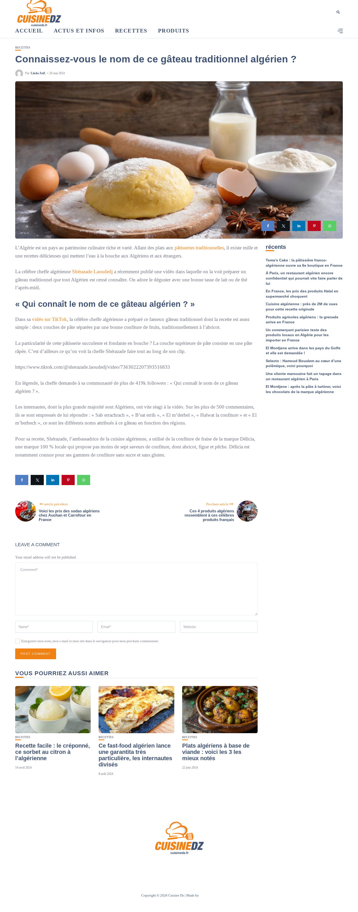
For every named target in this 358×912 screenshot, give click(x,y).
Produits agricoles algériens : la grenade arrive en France (302, 319)
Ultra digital (208, 895)
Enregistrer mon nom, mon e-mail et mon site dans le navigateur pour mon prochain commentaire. (90, 641)
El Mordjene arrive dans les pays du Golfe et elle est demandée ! (303, 350)
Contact (172, 865)
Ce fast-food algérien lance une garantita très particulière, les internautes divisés (135, 755)
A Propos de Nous (147, 865)
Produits (173, 31)
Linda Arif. (38, 73)
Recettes (131, 31)
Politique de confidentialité (203, 865)
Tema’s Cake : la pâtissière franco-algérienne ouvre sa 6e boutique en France (304, 262)
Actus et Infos (79, 31)
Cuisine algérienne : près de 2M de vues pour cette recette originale (302, 306)
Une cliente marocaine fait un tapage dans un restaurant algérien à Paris (303, 376)
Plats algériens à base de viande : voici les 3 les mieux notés (215, 751)
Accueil (29, 31)
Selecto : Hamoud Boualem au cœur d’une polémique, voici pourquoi (303, 363)
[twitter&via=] (283, 226)
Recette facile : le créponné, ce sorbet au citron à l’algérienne (52, 751)
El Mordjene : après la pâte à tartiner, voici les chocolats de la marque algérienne (303, 389)
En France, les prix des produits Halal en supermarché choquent (302, 293)
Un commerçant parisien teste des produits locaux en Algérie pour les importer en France (297, 335)
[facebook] (267, 226)
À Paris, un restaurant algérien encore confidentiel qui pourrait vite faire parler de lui (304, 278)
